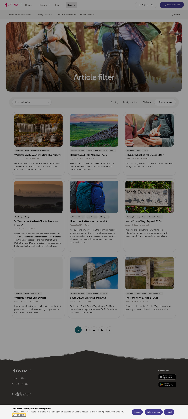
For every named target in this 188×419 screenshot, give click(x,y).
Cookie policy (19, 415)
